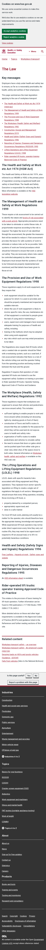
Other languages (8, 931)
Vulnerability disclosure (11, 926)
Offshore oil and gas (10, 750)
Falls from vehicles (10, 661)
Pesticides (6, 711)
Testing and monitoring (11, 895)
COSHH (5, 783)
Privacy (32, 916)
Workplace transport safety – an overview (19, 644)
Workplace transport (30, 59)
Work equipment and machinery (15, 799)
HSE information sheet (13, 578)
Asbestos (6, 794)
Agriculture (6, 728)
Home (4, 59)
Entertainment (7, 733)
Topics (14, 59)
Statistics (6, 865)
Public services (8, 722)
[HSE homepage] (12, 51)
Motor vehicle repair (10, 744)
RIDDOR (5, 777)
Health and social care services (15, 706)
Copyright (14, 916)
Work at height (8, 816)
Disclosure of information (25, 921)
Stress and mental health (12, 805)
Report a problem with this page (23, 682)
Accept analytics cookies (15, 31)
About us (5, 843)
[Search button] (42, 51)
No (36, 676)
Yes (29, 676)
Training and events (10, 890)
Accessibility (7, 921)
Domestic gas (7, 717)
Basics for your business (12, 772)
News (4, 849)
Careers (5, 871)
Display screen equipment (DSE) (15, 788)
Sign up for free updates (12, 854)
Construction (7, 700)
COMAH (5, 822)
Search (5, 916)
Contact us (6, 860)
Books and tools (8, 884)
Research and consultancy (12, 901)
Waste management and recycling (16, 739)
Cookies (23, 916)
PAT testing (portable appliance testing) (18, 811)
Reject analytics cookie (14, 37)
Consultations (29, 926)
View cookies (7, 43)
